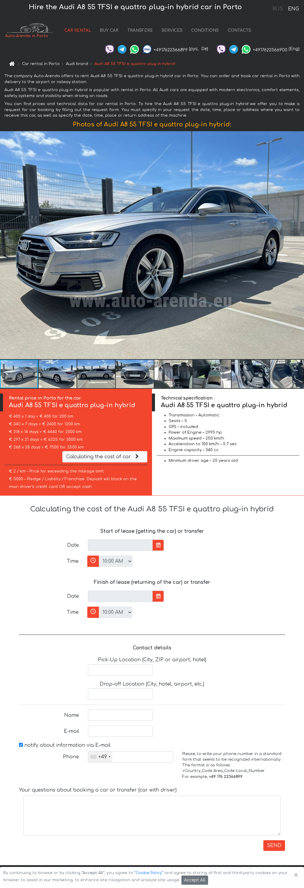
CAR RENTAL (77, 30)
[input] (120, 545)
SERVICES (172, 30)
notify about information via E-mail (66, 745)
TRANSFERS (140, 30)
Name (71, 715)
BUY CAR (109, 30)
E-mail (71, 731)
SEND (274, 845)
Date (73, 545)
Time (73, 561)
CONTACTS (239, 30)
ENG (293, 9)
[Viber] (109, 49)
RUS (278, 9)
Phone (71, 756)
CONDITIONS (205, 30)
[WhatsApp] (134, 49)
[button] (298, 245)
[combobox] (100, 756)
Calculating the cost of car (99, 456)
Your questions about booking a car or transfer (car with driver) (98, 790)
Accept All (194, 880)
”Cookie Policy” (148, 873)
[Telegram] (122, 49)
